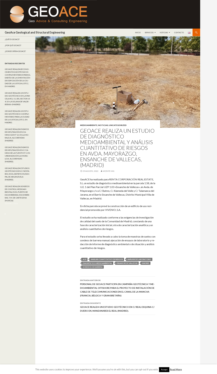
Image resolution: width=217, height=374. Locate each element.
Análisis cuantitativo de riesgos (107, 259)
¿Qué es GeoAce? (12, 39)
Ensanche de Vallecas (127, 263)
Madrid (145, 263)
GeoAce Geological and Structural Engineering (35, 32)
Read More (176, 369)
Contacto (179, 32)
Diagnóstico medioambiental (97, 263)
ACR (84, 259)
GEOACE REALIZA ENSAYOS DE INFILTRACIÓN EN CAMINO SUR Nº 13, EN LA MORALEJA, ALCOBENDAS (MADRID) (17, 135)
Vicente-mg (108, 171)
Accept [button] (164, 369)
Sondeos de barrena (93, 267)
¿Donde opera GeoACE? (15, 51)
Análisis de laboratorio (139, 259)
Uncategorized (117, 125)
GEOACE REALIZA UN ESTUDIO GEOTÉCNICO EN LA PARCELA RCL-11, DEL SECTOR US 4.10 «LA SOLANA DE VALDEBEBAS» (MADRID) (17, 99)
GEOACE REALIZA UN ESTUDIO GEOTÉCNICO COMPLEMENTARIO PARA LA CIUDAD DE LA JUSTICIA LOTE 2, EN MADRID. (17, 117)
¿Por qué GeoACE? (13, 45)
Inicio (138, 32)
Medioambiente (88, 125)
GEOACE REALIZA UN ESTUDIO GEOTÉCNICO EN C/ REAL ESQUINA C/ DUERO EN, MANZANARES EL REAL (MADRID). (117, 307)
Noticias (164, 32)
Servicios (149, 32)
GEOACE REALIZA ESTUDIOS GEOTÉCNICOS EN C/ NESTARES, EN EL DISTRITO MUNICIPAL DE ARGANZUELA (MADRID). (17, 174)
